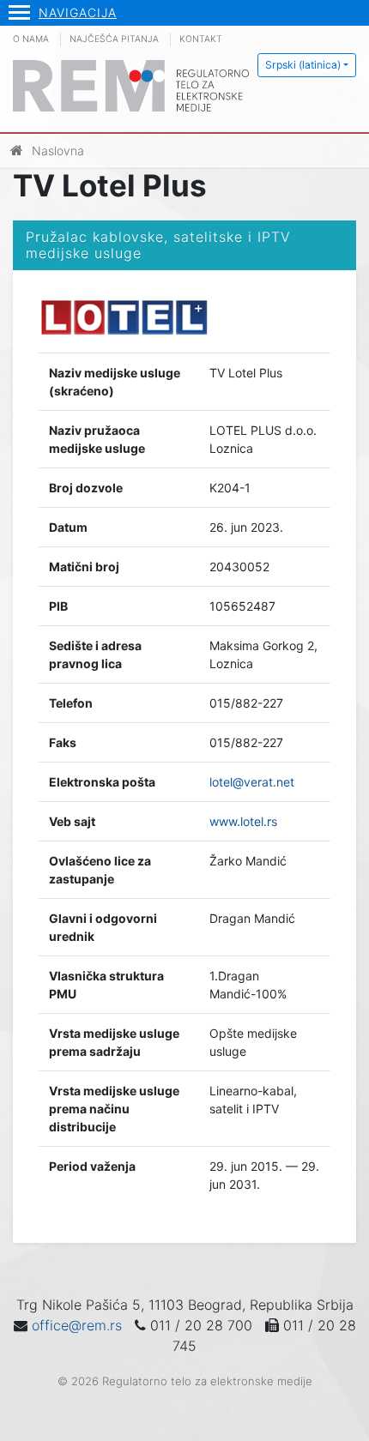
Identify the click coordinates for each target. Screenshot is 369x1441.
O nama (31, 39)
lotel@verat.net (251, 782)
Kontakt (200, 39)
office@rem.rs (77, 1325)
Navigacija (78, 12)
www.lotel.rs (243, 821)
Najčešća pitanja (114, 39)
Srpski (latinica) (303, 64)
